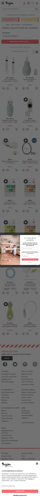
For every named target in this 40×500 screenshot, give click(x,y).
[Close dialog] (38, 236)
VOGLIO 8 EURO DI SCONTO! (30, 259)
